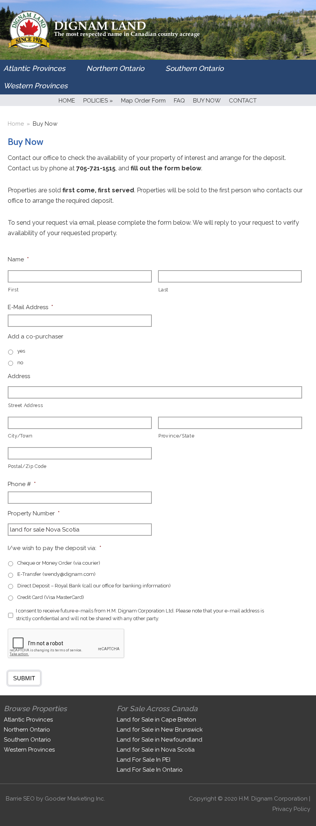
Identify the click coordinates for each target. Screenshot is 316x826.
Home (16, 123)
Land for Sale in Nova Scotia (156, 749)
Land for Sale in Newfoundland (159, 739)
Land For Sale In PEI (143, 759)
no (20, 362)
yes (21, 351)
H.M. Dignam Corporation (273, 798)
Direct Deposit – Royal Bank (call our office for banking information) (94, 586)
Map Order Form (143, 100)
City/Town (20, 436)
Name (18, 259)
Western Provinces (35, 85)
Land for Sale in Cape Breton (156, 719)
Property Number (34, 513)
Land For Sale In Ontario (150, 769)
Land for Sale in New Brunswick (160, 729)
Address (19, 376)
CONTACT (243, 100)
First (13, 290)
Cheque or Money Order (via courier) (58, 563)
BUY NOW (207, 100)
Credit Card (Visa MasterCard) (50, 597)
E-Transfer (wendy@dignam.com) (56, 574)
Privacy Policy (291, 809)
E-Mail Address (30, 307)
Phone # (22, 484)
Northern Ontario (115, 68)
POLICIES (98, 100)
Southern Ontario (194, 68)
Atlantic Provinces (34, 68)
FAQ (179, 100)
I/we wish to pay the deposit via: (54, 548)
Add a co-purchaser (35, 336)
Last (163, 290)
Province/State (176, 436)
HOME (67, 100)
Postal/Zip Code (27, 466)
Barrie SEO (20, 798)
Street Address (25, 405)
